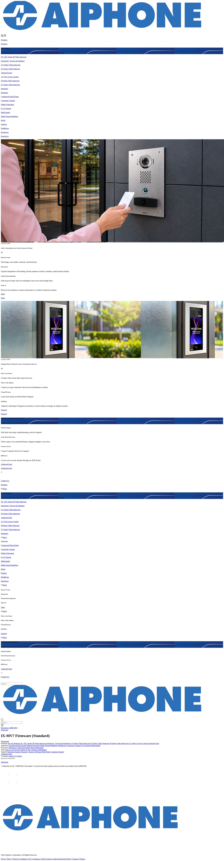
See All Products (14, 743)
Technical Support (14, 752)
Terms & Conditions (20, 859)
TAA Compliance (34, 859)
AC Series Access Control (138, 743)
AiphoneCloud (153, 743)
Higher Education (33, 746)
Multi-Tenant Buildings (49, 746)
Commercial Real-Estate (18, 746)
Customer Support (57, 752)
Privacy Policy (6, 859)
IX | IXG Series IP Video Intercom (33, 743)
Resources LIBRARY (9, 728)
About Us (12, 756)
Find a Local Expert (12, 750)
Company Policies (78, 859)
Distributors (42, 750)
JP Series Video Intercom (119, 743)
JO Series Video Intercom (100, 743)
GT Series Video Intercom (80, 743)
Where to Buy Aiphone (29, 750)
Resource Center (15, 748)
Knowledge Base (28, 748)
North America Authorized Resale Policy (56, 859)
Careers (19, 756)
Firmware (4, 730)
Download (5, 741)
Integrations (39, 748)
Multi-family (96, 746)
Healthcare (62, 746)
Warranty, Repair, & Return (31, 752)
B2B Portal (46, 752)
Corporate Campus (73, 746)
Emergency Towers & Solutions (58, 743)
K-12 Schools (86, 746)
